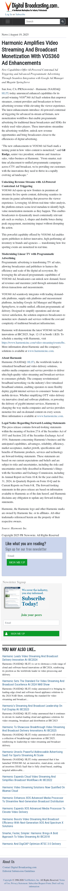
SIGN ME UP (17, 562)
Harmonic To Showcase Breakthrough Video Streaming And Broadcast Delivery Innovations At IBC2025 (33, 728)
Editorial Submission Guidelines (19, 871)
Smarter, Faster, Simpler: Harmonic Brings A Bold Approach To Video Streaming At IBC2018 (30, 834)
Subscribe (20, 14)
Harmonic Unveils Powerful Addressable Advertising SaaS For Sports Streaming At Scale (32, 753)
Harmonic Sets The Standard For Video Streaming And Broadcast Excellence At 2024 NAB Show (33, 682)
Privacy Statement (19, 883)
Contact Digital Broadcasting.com (19, 867)
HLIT (5, 93)
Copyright (7, 880)
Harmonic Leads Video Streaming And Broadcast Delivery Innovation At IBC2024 (30, 657)
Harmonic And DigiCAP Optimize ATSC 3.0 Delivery (31, 843)
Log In (9, 14)
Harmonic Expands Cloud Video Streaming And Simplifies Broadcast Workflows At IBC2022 (29, 778)
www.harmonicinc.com (41, 351)
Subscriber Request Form (40, 883)
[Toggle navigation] (8, 21)
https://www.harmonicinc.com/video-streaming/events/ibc (33, 342)
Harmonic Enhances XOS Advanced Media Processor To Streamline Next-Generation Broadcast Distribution (33, 799)
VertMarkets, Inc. (32, 880)
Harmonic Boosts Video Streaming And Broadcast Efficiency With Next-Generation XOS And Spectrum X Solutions (32, 822)
